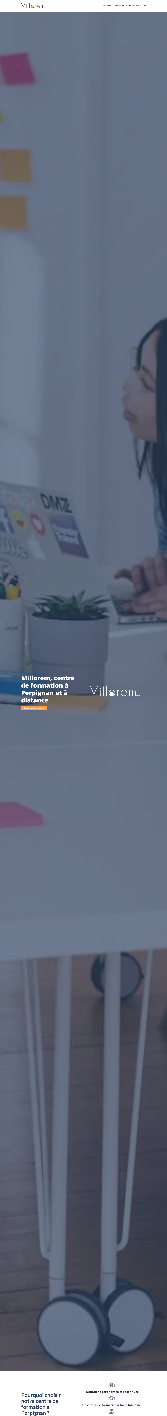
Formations (107, 6)
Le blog (138, 6)
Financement (119, 6)
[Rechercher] (145, 6)
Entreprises (130, 6)
